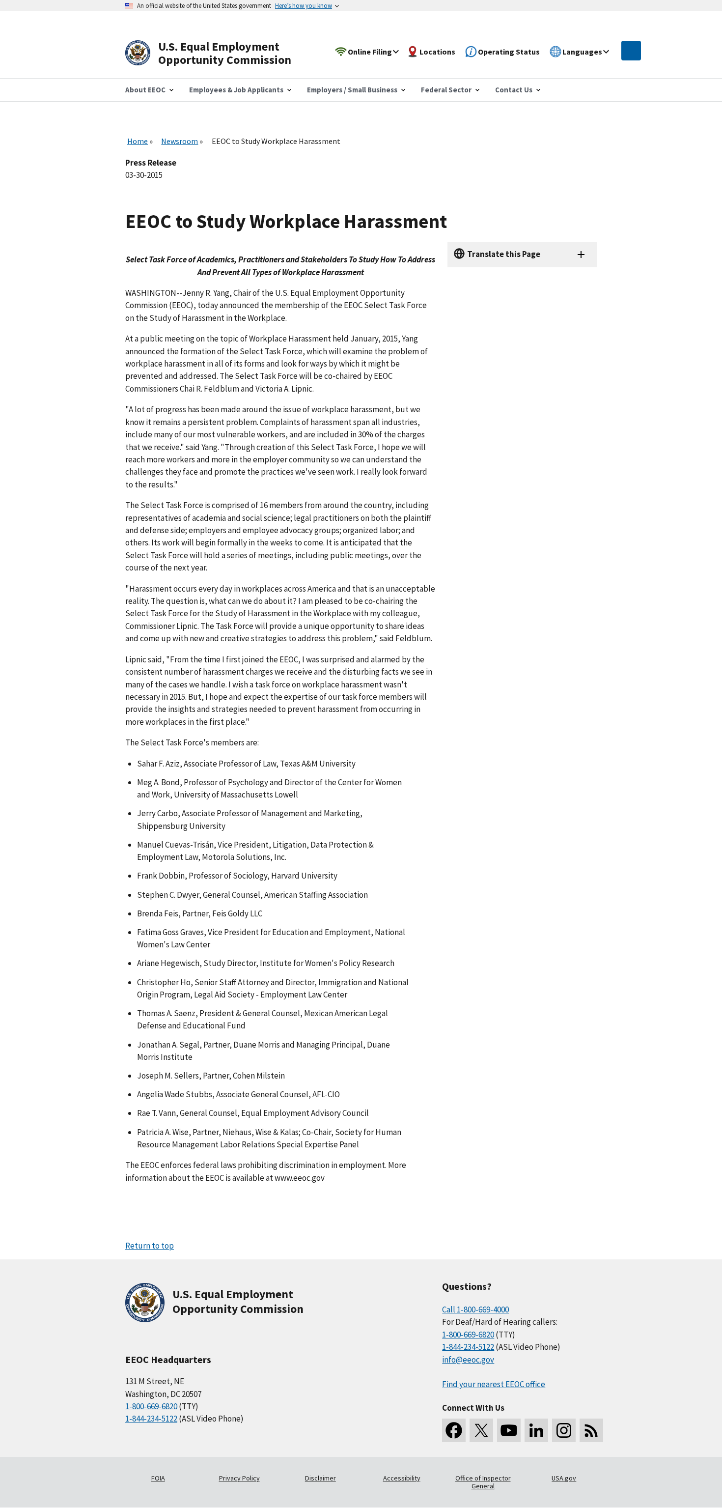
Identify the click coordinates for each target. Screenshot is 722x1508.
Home (137, 141)
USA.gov (564, 1478)
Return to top (149, 1245)
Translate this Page (503, 254)
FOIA (158, 1478)
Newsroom (179, 141)
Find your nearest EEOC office (493, 1384)
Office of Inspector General (483, 1482)
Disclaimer (320, 1478)
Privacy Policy (239, 1478)
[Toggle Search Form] (631, 50)
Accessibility (401, 1478)
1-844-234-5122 (151, 1418)
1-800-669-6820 (151, 1406)
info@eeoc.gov (468, 1359)
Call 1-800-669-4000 (475, 1309)
